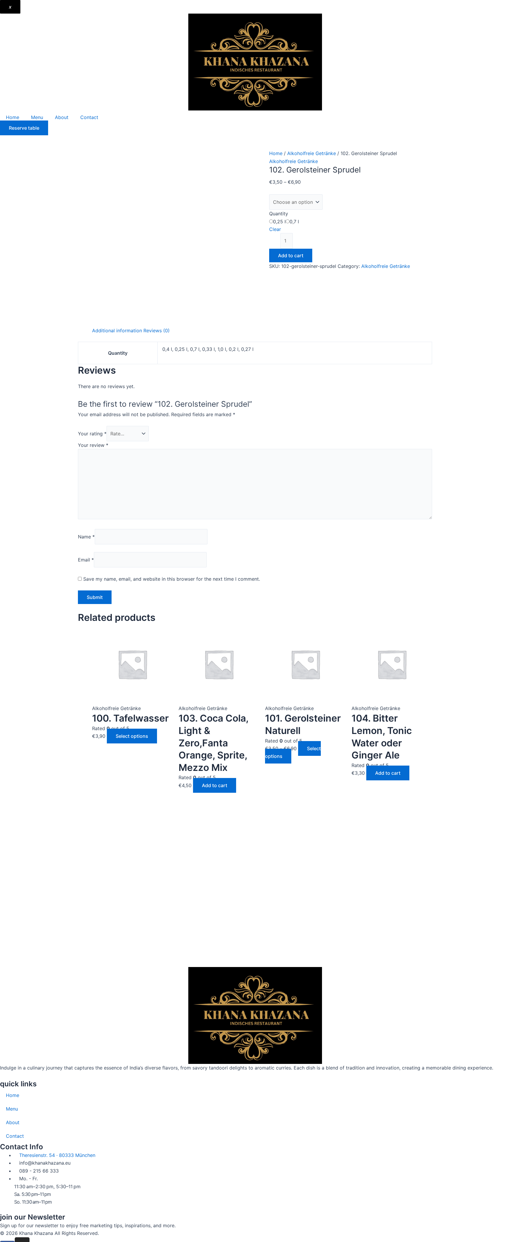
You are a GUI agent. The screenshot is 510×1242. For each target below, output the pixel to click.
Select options (132, 736)
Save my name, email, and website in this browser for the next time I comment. (171, 579)
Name (86, 537)
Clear (275, 229)
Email (86, 560)
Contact (89, 117)
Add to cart (290, 255)
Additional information (117, 330)
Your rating (92, 434)
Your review (93, 445)
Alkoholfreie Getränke (311, 153)
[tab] (117, 330)
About (61, 117)
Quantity (278, 214)
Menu (37, 117)
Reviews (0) (156, 330)
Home (12, 117)
